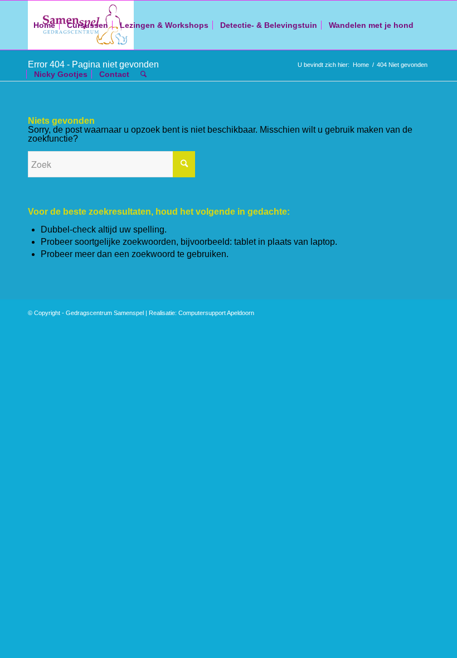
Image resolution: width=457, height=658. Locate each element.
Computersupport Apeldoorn (216, 312)
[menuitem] (44, 25)
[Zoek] (143, 74)
